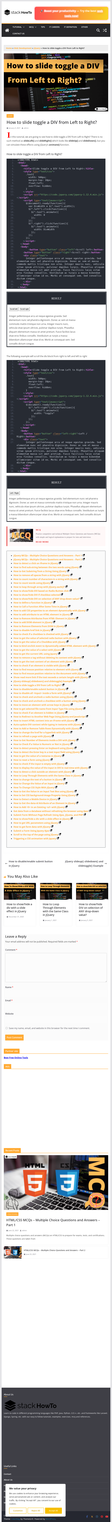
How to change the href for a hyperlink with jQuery (41, 732)
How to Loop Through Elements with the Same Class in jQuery (47, 775)
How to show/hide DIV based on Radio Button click (41, 590)
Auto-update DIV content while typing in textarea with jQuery (47, 724)
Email (9, 1000)
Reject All (36, 1510)
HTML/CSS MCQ (12, 1214)
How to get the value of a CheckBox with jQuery (39, 641)
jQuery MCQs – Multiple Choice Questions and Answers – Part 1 (48, 555)
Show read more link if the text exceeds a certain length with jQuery (51, 677)
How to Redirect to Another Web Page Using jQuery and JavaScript (49, 716)
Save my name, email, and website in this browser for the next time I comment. (49, 1028)
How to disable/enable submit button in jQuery (39, 689)
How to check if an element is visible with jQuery (40, 665)
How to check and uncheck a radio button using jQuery (44, 696)
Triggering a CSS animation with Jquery (35, 838)
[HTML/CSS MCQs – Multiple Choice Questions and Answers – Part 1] (56, 1182)
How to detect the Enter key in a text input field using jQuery (47, 752)
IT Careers (54, 27)
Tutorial (17, 27)
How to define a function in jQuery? (33, 602)
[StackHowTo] (7, 30)
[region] (35, 1500)
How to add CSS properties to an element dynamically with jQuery (49, 610)
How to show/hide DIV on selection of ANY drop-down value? (46, 598)
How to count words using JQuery (32, 582)
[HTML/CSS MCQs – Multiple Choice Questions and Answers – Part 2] (13, 1252)
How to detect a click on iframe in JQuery (36, 563)
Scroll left (13, 309)
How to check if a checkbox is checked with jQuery (41, 634)
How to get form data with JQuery (32, 826)
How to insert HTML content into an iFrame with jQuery (44, 720)
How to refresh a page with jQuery (32, 736)
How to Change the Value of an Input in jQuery (39, 783)
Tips (43, 27)
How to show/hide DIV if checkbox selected (37, 594)
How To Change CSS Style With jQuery (34, 787)
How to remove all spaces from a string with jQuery (41, 575)
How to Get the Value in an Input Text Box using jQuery (44, 791)
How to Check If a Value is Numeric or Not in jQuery (42, 744)
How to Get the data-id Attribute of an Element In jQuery (44, 803)
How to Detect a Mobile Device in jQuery (35, 799)
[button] (23, 27)
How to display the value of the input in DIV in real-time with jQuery (51, 767)
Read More (42, 542)
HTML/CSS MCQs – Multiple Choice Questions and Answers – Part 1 (53, 1222)
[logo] (30, 1401)
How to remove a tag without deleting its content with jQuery (47, 657)
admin (26, 128)
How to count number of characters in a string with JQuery (46, 579)
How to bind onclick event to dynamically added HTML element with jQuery (55, 645)
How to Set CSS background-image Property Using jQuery (44, 795)
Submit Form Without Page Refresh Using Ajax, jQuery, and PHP (48, 814)
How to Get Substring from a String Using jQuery (40, 571)
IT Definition (70, 27)
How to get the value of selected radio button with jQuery (45, 638)
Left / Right (14, 493)
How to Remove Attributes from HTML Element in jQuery (44, 618)
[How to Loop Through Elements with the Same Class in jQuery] (56, 884)
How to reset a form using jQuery (32, 759)
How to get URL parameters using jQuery (36, 822)
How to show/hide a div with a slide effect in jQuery (42, 818)
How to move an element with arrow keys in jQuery (42, 704)
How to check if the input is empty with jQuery (39, 763)
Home (9, 48)
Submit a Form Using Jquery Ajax (31, 830)
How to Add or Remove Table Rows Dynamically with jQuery (46, 728)
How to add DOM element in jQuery (33, 622)
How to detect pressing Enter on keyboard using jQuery (43, 748)
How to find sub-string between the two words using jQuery (46, 567)
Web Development (23, 48)
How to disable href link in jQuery (32, 630)
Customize (18, 1510)
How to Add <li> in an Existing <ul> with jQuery (39, 807)
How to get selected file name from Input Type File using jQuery (48, 708)
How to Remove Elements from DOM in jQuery (39, 626)
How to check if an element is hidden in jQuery (39, 712)
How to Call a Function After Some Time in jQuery (40, 606)
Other (84, 27)
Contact (7, 1474)
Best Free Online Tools (16, 1057)
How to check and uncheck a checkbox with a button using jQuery (50, 700)
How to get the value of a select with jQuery (37, 649)
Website (9, 1013)
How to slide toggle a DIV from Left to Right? (37, 685)
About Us (8, 1479)
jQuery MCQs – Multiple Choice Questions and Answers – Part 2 (48, 559)
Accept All (53, 1510)
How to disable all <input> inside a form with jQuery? (42, 693)
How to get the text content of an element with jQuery (43, 661)
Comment (11, 949)
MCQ (31, 27)
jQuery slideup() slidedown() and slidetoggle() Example (43, 681)
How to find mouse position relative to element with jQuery (46, 669)
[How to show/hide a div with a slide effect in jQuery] (20, 884)
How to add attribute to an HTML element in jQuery (42, 614)
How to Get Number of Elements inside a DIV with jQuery (44, 740)
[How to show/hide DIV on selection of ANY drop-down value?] (92, 884)
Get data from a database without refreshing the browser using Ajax (51, 811)
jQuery (37, 48)
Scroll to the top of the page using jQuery (36, 834)
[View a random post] (104, 30)
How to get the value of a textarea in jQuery (37, 755)
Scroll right (24, 309)
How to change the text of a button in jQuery (38, 779)
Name (9, 987)
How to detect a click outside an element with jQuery (42, 771)
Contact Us (18, 33)
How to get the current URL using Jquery (35, 653)
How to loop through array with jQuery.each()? (39, 586)
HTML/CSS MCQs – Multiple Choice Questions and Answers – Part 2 (54, 1250)
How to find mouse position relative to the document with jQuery (49, 673)
